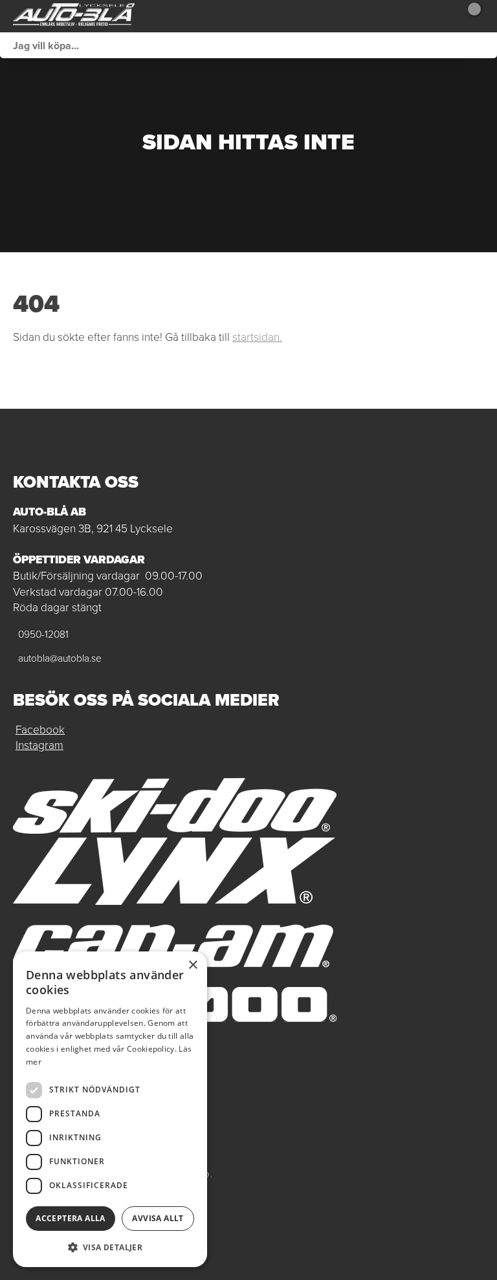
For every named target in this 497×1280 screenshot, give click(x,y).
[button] (110, 1246)
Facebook (40, 729)
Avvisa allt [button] (157, 1218)
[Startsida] (74, 16)
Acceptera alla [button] (70, 1218)
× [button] (192, 965)
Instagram (39, 744)
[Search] (484, 45)
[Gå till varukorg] (469, 16)
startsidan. (257, 336)
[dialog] (110, 1109)
